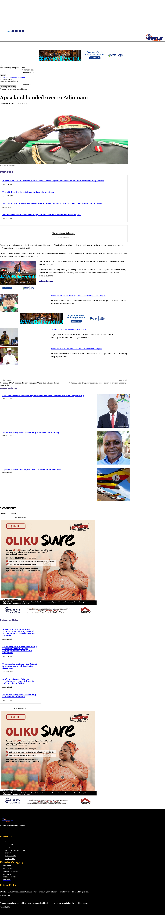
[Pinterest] (106, 109)
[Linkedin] (20, 31)
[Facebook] (13, 31)
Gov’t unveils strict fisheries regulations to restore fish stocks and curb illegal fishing (43, 396)
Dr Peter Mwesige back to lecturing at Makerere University (30, 432)
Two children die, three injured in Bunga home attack (28, 192)
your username (28, 70)
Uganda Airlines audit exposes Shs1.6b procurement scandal (31, 469)
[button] (114, 44)
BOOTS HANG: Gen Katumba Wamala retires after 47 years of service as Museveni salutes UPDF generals (53, 181)
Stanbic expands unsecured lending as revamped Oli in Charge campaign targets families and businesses (19, 650)
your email (26, 84)
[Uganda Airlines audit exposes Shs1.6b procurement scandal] (113, 484)
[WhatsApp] (115, 109)
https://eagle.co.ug (63, 237)
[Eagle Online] (154, 37)
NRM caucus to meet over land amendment (68, 329)
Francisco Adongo (8, 103)
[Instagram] (16, 31)
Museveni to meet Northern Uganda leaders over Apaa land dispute (78, 295)
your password (28, 72)
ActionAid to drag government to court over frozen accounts (98, 383)
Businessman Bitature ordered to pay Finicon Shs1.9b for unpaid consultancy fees (41, 215)
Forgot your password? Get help (12, 77)
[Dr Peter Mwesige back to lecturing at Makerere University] (113, 448)
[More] (123, 109)
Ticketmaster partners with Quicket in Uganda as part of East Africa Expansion (19, 666)
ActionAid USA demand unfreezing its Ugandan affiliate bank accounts (29, 384)
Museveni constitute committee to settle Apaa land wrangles (76, 348)
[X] (23, 31)
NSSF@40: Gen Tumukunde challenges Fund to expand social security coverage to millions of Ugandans (52, 203)
